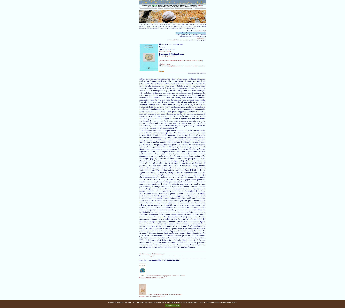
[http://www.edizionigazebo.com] (161, 71)
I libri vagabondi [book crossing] (183, 8)
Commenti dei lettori (200, 8)
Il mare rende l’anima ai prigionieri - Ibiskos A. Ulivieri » (162, 276)
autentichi (173, 40)
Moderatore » (201, 38)
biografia (162, 56)
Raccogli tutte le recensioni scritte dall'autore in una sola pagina (181, 60)
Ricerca (181, 5)
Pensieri (168, 6)
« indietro (162, 64)
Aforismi (154, 6)
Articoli (173, 6)
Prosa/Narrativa (161, 6)
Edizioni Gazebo (165, 51)
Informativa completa (230, 302)
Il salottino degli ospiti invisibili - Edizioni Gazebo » (160, 295)
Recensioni (154, 8)
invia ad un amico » (158, 254)
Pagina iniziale (147, 5)
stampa (169, 64)
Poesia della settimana (145, 8)
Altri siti (186, 5)
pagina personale (171, 56)
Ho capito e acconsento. (172, 305)
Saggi (177, 6)
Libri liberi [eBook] (169, 8)
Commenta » (178, 66)
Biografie (175, 5)
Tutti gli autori (168, 5)
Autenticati (154, 5)
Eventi (182, 6)
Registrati (160, 5)
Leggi (171, 66)
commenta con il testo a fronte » (194, 66)
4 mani (195, 6)
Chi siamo (194, 5)
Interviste (160, 8)
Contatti (200, 5)
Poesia (149, 6)
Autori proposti (188, 6)
